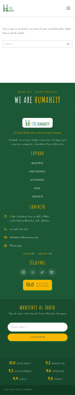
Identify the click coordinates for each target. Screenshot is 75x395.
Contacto (37, 196)
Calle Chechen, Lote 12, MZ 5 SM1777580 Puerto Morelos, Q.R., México (29, 218)
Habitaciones (37, 171)
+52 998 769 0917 (18, 229)
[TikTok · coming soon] (42, 272)
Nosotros (38, 163)
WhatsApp (15, 245)
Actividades (37, 180)
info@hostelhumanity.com (23, 237)
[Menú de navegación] (68, 8)
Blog (37, 188)
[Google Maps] (51, 272)
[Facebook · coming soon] (33, 272)
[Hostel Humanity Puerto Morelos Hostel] (8, 8)
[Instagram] (23, 272)
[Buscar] (68, 43)
